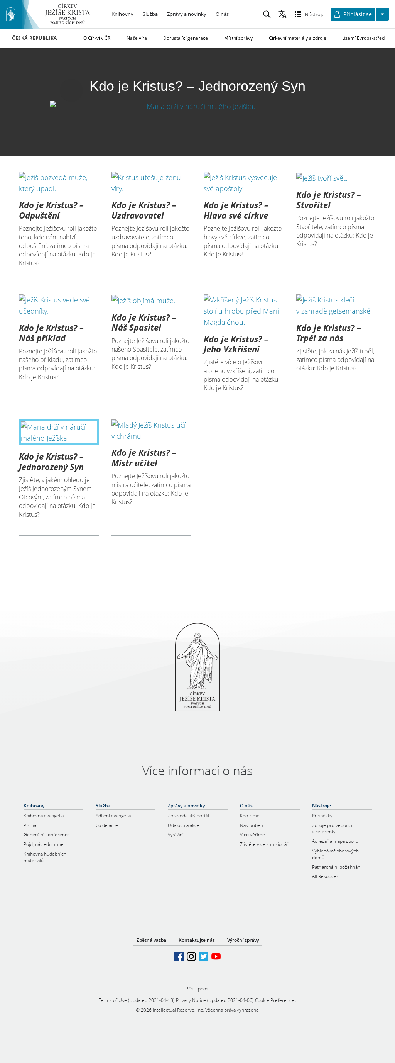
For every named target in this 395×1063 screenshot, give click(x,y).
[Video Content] (197, 106)
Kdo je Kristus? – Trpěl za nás (328, 332)
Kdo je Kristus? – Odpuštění (51, 210)
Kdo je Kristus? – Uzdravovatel (143, 210)
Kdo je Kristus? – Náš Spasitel (143, 322)
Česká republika (34, 38)
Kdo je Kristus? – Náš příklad (51, 332)
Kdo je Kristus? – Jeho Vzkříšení (236, 344)
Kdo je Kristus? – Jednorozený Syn (51, 461)
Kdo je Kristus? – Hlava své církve (236, 210)
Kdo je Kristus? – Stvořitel (328, 199)
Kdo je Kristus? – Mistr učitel (143, 457)
